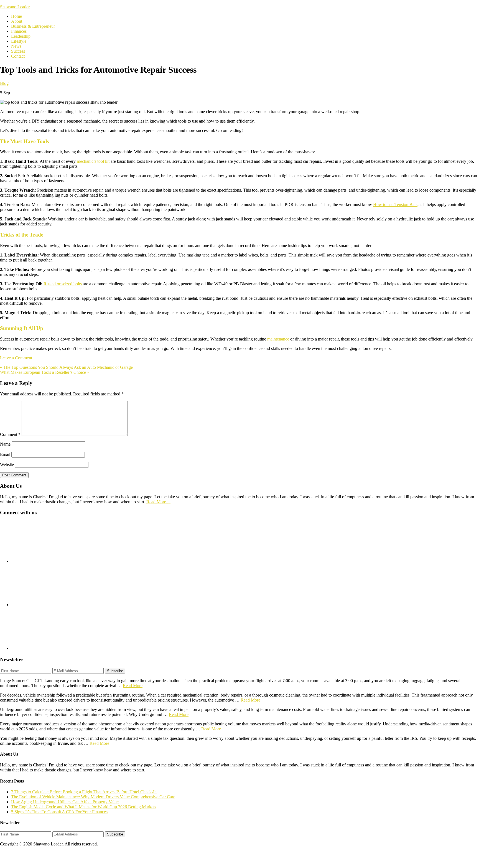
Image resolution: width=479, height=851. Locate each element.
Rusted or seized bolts (63, 283)
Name (5, 444)
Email (5, 454)
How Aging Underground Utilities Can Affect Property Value (65, 801)
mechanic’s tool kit (93, 161)
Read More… (158, 501)
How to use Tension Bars (395, 204)
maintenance (278, 339)
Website (7, 464)
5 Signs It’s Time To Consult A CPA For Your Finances (59, 811)
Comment (10, 434)
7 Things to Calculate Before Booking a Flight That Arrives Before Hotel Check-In (84, 791)
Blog (4, 83)
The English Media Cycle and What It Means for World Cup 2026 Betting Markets (83, 806)
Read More (132, 685)
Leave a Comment (16, 357)
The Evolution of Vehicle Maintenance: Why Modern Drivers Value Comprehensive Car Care (93, 796)
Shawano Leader (15, 6)
